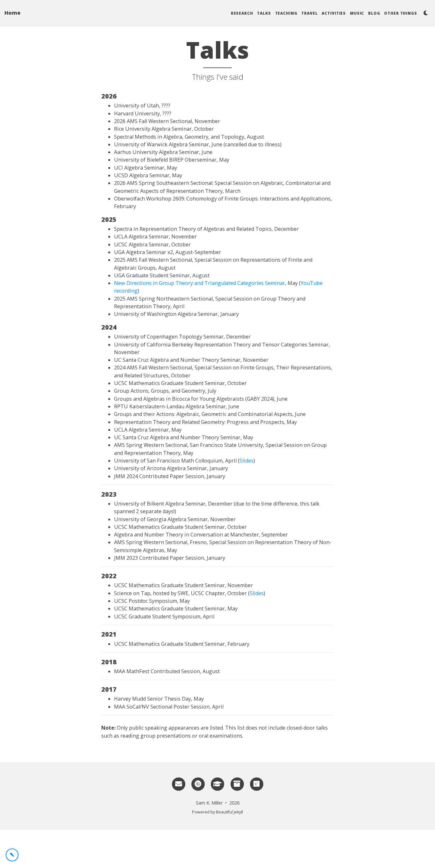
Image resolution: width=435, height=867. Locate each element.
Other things (400, 13)
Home (12, 12)
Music (357, 13)
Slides (246, 460)
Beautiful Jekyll (229, 812)
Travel (309, 13)
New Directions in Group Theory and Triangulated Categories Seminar (199, 283)
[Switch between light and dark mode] (426, 13)
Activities (334, 13)
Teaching (286, 13)
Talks (264, 13)
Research (242, 13)
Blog (374, 13)
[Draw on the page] (12, 855)
